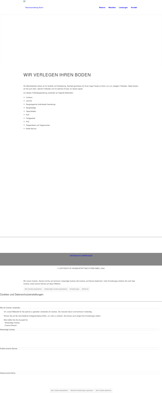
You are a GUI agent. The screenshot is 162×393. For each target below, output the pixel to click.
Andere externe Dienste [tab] (8, 348)
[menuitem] (102, 7)
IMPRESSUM (87, 255)
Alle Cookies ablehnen (103, 390)
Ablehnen (85, 289)
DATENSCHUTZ (76, 255)
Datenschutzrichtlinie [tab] (7, 373)
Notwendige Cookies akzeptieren (55, 289)
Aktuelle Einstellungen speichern (81, 390)
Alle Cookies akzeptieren (33, 289)
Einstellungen (74, 289)
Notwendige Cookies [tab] (7, 329)
